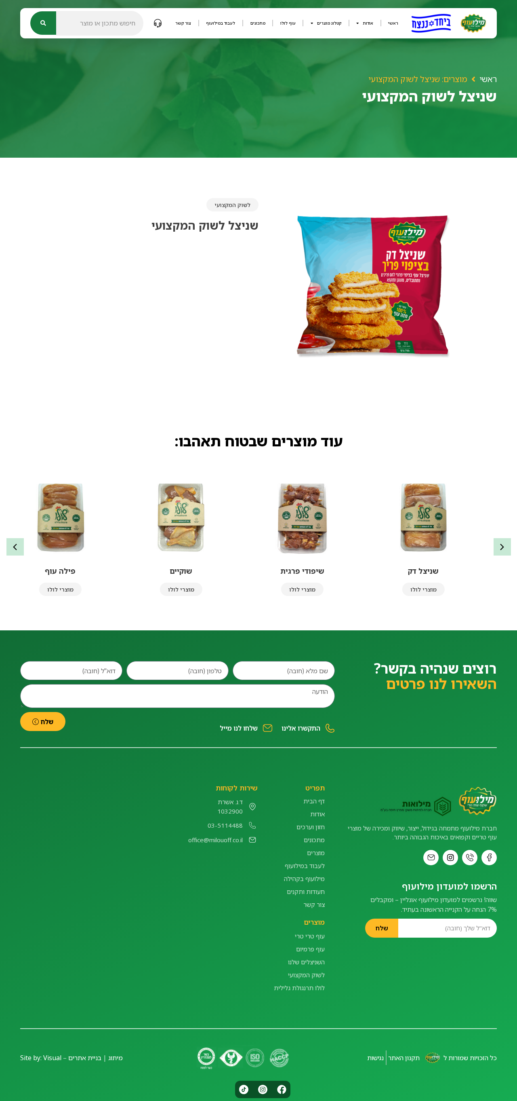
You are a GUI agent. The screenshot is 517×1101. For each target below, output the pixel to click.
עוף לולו (288, 23)
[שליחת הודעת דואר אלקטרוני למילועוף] (431, 857)
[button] (502, 547)
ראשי (393, 23)
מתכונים (257, 23)
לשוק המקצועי (232, 205)
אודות (368, 23)
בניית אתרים (84, 1057)
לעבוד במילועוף (220, 23)
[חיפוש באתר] (43, 23)
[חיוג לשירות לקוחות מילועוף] (469, 857)
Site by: (31, 1057)
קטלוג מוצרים (329, 23)
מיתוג (115, 1057)
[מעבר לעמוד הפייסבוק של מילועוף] (489, 857)
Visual (52, 1057)
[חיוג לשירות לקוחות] (157, 23)
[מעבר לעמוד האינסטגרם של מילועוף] (450, 857)
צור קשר (183, 23)
